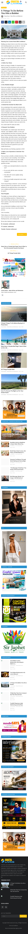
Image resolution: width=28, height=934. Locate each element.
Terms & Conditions (13, 925)
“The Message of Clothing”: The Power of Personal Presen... (18, 468)
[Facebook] (2, 907)
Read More (21, 234)
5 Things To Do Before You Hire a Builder (18, 683)
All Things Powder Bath (14, 253)
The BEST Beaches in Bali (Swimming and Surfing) (16, 704)
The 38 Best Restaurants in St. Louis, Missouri (17, 673)
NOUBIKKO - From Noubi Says (8, 438)
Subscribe (23, 916)
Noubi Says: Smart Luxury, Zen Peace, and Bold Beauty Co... (18, 451)
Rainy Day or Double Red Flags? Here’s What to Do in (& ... (13, 347)
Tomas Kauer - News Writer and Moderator (13, 16)
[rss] (6, 907)
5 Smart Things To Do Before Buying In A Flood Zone (13, 324)
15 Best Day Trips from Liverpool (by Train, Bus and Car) (18, 693)
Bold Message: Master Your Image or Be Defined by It (17, 477)
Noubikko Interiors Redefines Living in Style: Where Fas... (17, 443)
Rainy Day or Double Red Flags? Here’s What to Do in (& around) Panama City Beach (14, 247)
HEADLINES (4, 7)
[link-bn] (14, 267)
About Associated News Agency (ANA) (13, 928)
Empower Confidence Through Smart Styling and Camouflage (18, 460)
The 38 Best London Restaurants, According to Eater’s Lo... (17, 662)
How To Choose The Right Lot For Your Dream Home (12, 391)
